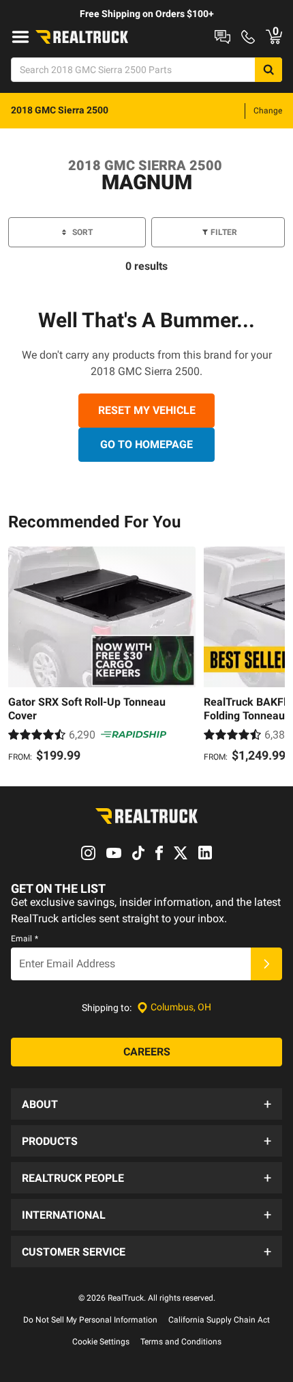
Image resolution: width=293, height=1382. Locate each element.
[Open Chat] (222, 37)
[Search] (268, 69)
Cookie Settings (100, 1341)
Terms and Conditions (180, 1341)
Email (24, 938)
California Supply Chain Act (219, 1320)
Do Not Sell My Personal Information (90, 1320)
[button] (146, 1104)
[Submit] (266, 964)
